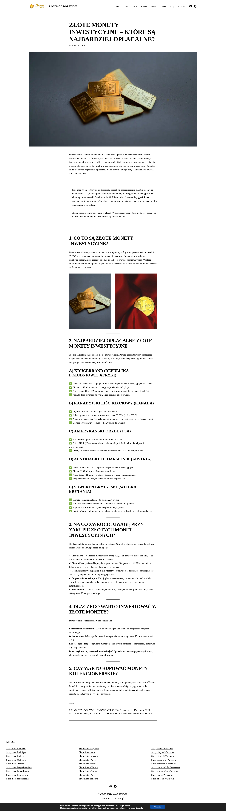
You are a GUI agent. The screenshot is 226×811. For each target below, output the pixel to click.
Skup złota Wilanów (88, 767)
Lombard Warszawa (63, 6)
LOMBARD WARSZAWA (107, 710)
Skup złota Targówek (89, 748)
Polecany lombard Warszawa (132, 710)
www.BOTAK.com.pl (113, 798)
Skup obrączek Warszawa (163, 763)
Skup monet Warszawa (162, 775)
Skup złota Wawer (87, 760)
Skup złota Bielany (15, 756)
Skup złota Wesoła (88, 763)
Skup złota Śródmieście (17, 778)
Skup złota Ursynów (88, 756)
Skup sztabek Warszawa (162, 778)
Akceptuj (157, 807)
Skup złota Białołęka (16, 752)
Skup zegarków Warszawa (163, 760)
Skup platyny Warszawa (162, 752)
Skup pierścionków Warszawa (165, 767)
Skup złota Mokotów (16, 760)
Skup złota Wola (87, 775)
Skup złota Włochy (88, 771)
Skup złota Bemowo (16, 748)
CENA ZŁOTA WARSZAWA (82, 710)
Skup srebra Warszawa (162, 748)
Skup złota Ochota (15, 763)
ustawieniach (136, 808)
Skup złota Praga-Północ (18, 771)
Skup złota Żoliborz (88, 778)
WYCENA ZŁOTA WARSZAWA (137, 713)
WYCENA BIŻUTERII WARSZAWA (105, 713)
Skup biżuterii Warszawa (163, 756)
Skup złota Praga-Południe (19, 767)
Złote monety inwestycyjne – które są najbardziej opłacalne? (112, 32)
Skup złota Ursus (87, 752)
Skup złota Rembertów (17, 775)
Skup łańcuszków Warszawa (164, 771)
